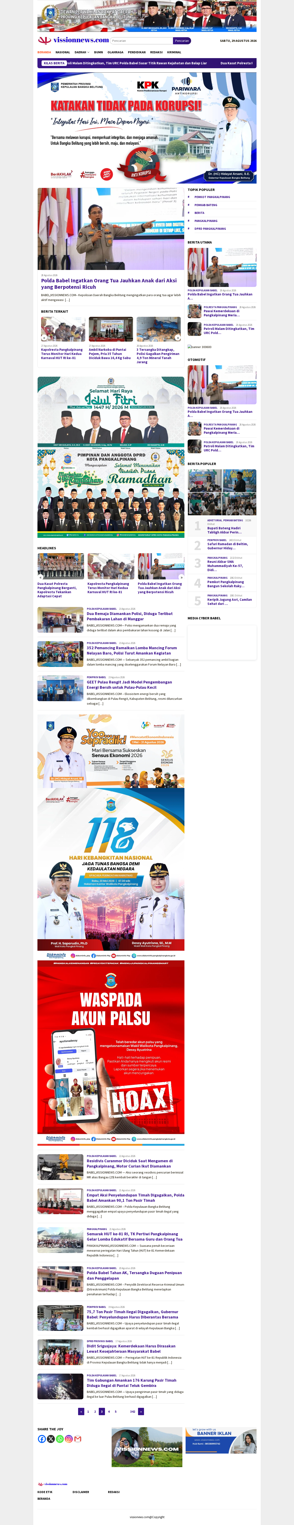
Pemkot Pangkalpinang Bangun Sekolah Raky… (225, 584)
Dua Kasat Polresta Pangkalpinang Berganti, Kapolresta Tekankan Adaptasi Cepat (204, 63)
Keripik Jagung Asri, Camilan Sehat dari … (229, 602)
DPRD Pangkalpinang (210, 229)
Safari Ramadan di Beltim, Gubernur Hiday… (227, 546)
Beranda (43, 1499)
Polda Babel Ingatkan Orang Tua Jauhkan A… (220, 296)
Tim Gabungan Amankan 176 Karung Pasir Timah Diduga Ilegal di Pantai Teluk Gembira (131, 1383)
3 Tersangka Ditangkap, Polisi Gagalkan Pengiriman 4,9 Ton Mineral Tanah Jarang (110, 356)
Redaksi (114, 1492)
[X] (51, 1439)
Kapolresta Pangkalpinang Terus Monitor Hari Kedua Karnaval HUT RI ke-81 (58, 588)
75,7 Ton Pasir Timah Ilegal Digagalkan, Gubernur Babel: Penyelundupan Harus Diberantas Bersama (132, 1314)
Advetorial (214, 520)
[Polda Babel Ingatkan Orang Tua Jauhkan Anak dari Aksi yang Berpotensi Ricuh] (110, 229)
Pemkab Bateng (206, 205)
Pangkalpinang (97, 1229)
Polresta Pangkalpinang (220, 307)
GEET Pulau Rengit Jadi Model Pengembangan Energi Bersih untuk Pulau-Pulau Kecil (129, 684)
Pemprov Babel (96, 677)
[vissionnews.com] (73, 40)
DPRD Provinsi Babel (100, 1341)
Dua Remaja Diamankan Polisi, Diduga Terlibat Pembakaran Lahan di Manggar (130, 616)
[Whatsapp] (60, 1439)
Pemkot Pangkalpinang (212, 197)
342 (132, 1411)
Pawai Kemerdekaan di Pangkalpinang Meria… (222, 313)
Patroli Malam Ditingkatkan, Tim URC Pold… (229, 331)
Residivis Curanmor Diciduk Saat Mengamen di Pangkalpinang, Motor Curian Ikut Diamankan (130, 1163)
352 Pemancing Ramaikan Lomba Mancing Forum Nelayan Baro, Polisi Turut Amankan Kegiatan (132, 650)
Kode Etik (44, 1492)
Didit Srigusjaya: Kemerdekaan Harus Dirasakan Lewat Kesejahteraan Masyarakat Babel (131, 1348)
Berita (199, 213)
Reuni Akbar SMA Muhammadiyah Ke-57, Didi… (225, 566)
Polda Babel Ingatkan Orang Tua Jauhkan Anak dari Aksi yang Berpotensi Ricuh (109, 284)
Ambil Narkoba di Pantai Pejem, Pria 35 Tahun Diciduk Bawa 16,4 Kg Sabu (62, 354)
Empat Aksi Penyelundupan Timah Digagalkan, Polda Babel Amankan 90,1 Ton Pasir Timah (135, 1197)
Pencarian (182, 41)
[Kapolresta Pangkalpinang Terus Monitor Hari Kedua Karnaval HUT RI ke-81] (60, 566)
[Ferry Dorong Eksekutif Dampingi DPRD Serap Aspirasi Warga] (159, 329)
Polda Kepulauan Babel (102, 608)
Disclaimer (81, 1492)
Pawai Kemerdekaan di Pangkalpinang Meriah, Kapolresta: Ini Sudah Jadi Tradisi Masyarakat (158, 590)
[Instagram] (69, 1439)
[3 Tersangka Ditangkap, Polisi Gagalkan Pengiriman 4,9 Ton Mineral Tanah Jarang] (111, 329)
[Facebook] (42, 1439)
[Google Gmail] (78, 1439)
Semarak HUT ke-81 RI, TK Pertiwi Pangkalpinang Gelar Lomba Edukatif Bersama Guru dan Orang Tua (135, 1236)
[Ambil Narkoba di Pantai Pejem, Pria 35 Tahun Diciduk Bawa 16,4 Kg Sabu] (63, 329)
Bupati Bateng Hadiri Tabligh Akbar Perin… (224, 530)
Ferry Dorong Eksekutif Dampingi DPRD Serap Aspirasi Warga (155, 354)
